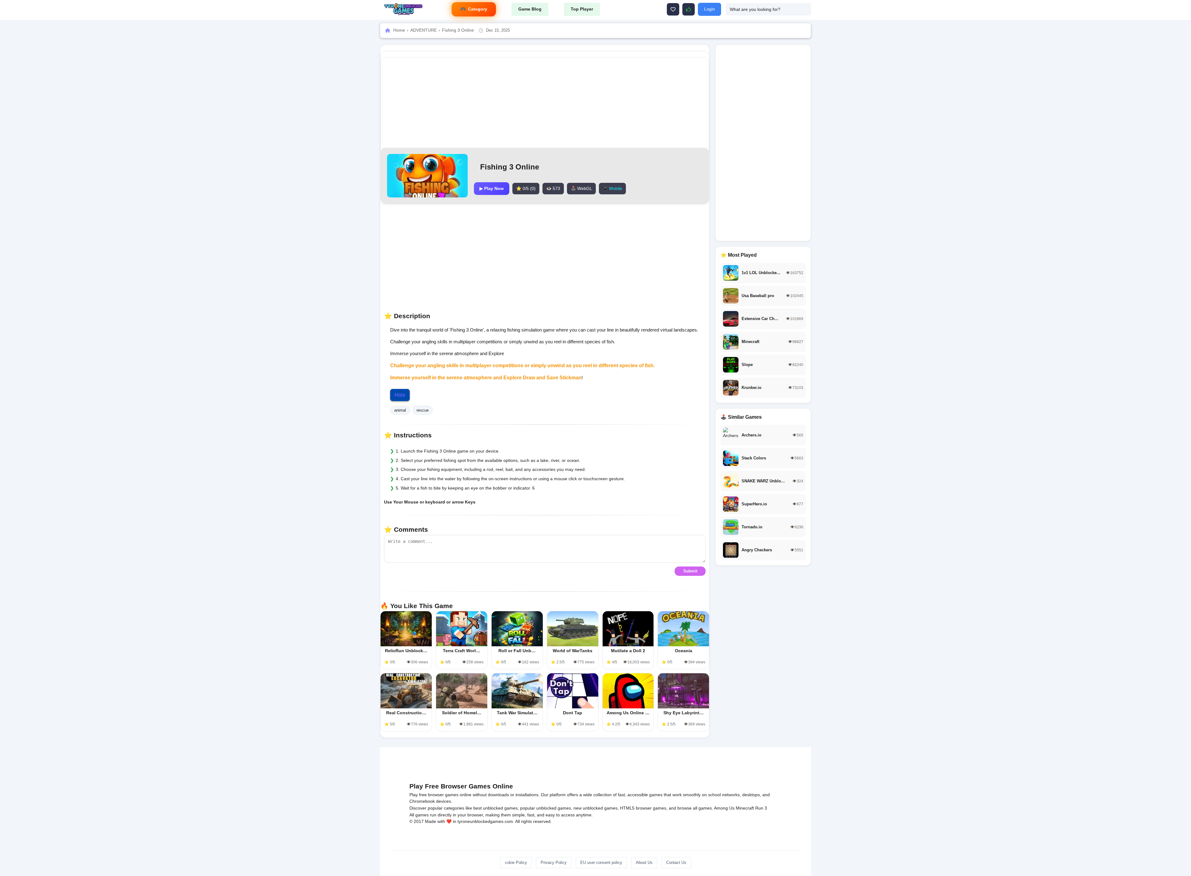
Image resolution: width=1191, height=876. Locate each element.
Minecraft (745, 808)
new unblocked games (595, 808)
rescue (423, 410)
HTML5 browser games (643, 808)
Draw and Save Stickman (552, 377)
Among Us (724, 808)
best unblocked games (495, 808)
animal (400, 410)
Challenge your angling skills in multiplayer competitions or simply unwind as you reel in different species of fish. (522, 365)
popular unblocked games (545, 808)
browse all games (694, 808)
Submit (690, 571)
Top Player (582, 9)
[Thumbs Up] (688, 9)
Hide (400, 395)
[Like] (673, 9)
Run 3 (761, 808)
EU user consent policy (601, 862)
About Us (644, 862)
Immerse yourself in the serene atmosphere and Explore (456, 377)
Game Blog (530, 9)
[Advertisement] (545, 102)
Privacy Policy (554, 862)
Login (709, 9)
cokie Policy (516, 862)
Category (477, 9)
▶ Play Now (492, 188)
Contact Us (676, 862)
